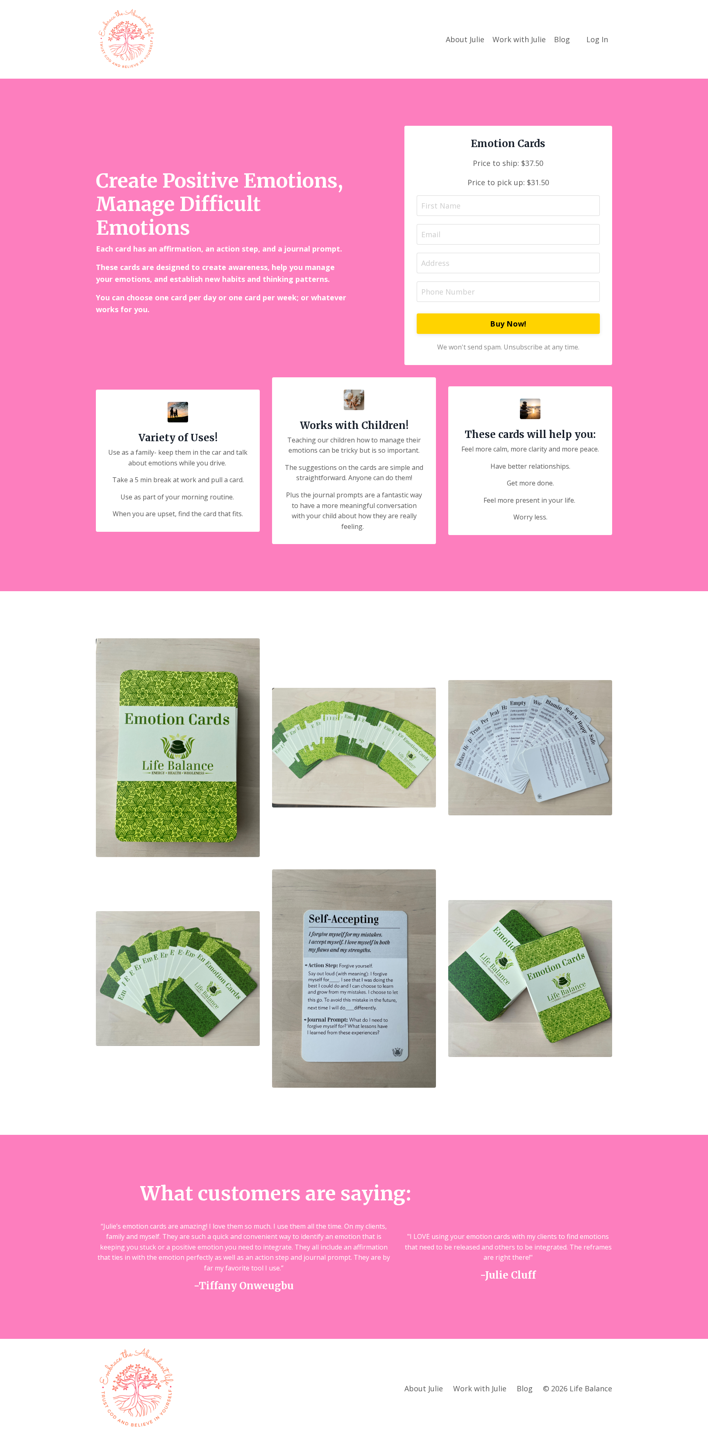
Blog (562, 39)
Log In (597, 39)
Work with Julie (519, 39)
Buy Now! (508, 324)
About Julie (465, 39)
